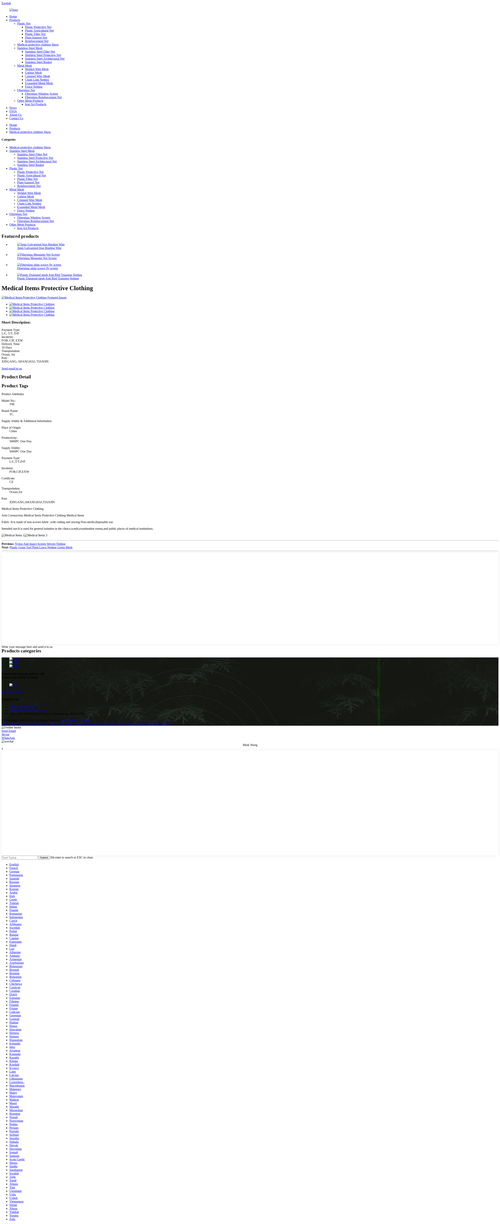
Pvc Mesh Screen (37, 724)
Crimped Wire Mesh (37, 76)
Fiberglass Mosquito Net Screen (37, 258)
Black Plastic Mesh (13, 724)
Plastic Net (23, 23)
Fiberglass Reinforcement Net (43, 97)
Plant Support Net (36, 37)
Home (13, 16)
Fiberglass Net (26, 90)
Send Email (9, 731)
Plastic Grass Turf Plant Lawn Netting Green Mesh (41, 547)
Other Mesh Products (30, 100)
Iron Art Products (35, 104)
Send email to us (12, 368)
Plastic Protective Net (38, 27)
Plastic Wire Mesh (61, 724)
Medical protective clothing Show (38, 44)
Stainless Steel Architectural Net (44, 58)
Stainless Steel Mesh (29, 48)
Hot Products (70, 720)
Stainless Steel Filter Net (40, 51)
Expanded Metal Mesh (39, 83)
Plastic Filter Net (35, 34)
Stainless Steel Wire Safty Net (153, 724)
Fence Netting (33, 86)
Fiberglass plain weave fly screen (37, 268)
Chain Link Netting (37, 79)
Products (14, 20)
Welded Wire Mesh (37, 69)
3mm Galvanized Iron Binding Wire (39, 248)
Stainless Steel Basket (38, 62)
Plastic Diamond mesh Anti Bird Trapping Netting (48, 278)
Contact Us (16, 118)
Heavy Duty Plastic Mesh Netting (94, 724)
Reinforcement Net (36, 41)
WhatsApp (8, 738)
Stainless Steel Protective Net (43, 55)
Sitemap (86, 720)
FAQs (13, 111)
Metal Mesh (24, 65)
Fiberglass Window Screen (41, 93)
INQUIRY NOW (12, 691)
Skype (5, 734)
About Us (15, 114)
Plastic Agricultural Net (39, 30)
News (13, 107)
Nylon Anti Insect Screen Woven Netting (40, 543)
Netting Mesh (125, 724)
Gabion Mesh (33, 72)
